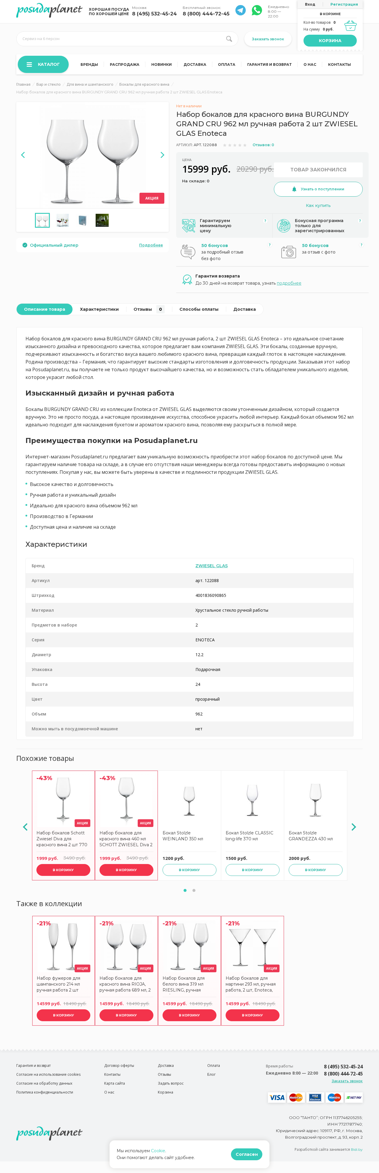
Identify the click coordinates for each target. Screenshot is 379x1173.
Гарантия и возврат (269, 64)
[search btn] (229, 39)
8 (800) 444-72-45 (206, 14)
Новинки (161, 64)
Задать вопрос (171, 1083)
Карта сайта (114, 1083)
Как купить (318, 205)
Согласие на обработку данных (44, 1083)
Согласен (247, 1154)
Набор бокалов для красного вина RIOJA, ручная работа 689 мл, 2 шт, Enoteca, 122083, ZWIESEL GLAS (125, 985)
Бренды (89, 64)
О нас (309, 64)
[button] (185, 890)
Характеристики (99, 309)
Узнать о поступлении (322, 189)
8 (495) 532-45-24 (154, 14)
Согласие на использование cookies (48, 1074)
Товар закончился (318, 170)
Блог (211, 1074)
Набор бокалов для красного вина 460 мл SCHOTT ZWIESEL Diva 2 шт (125, 839)
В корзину (63, 870)
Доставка (195, 64)
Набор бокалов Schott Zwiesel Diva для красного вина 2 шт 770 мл (61, 839)
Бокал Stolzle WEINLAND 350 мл (183, 836)
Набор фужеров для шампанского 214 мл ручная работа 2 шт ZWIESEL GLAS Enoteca (63, 985)
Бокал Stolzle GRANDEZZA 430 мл (311, 836)
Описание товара (44, 309)
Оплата (226, 64)
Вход (310, 4)
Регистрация (344, 4)
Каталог (49, 64)
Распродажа (124, 64)
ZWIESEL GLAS (211, 565)
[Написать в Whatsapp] (240, 14)
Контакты (339, 64)
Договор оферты (119, 1065)
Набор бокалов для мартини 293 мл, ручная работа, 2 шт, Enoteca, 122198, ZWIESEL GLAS (251, 985)
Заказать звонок (268, 39)
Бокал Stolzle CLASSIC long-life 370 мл (249, 836)
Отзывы (148, 309)
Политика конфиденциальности (44, 1092)
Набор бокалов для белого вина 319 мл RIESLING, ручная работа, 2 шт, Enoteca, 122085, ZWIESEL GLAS (187, 985)
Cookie (158, 1150)
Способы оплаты (199, 309)
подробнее (289, 283)
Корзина (330, 40)
